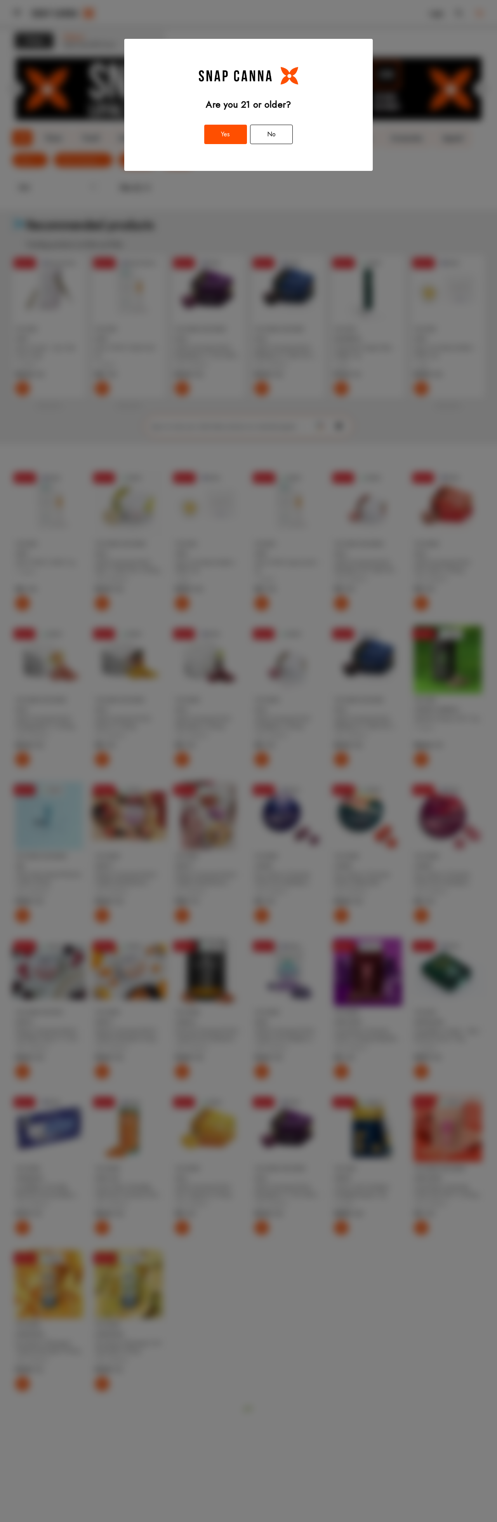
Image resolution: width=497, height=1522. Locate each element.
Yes (225, 134)
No (271, 134)
